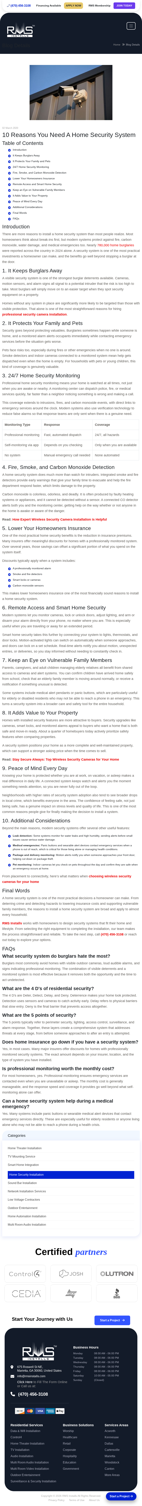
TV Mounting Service (21, 1156)
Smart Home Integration (23, 1164)
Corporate (69, 1449)
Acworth (110, 1431)
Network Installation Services (27, 1191)
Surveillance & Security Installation (33, 1481)
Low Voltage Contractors (24, 1199)
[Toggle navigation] (131, 26)
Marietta (110, 1456)
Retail (67, 1443)
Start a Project (110, 1320)
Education (69, 1462)
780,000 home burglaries (115, 245)
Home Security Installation (26, 1174)
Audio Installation (22, 1456)
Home (116, 44)
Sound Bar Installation (22, 1183)
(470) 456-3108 (21, 5)
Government (71, 1468)
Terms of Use (76, 1500)
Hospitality (70, 1456)
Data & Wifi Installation (25, 1431)
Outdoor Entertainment (22, 1208)
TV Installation (20, 1449)
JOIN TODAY (124, 5)
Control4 (16, 1437)
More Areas (112, 1475)
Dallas (109, 1443)
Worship (68, 1431)
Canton (109, 1468)
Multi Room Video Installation (30, 1468)
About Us (94, 1500)
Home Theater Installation (25, 1148)
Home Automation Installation (27, 1216)
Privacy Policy (56, 1500)
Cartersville (112, 1449)
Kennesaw (112, 1437)
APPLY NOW (73, 5)
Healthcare (70, 1437)
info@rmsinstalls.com (31, 1376)
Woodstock (112, 1462)
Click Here (25, 1382)
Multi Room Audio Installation (27, 1224)
